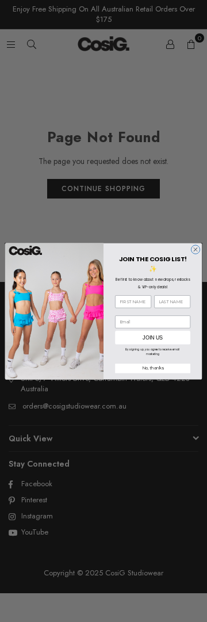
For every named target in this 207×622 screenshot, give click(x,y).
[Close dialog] (195, 249)
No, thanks (152, 367)
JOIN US (153, 337)
